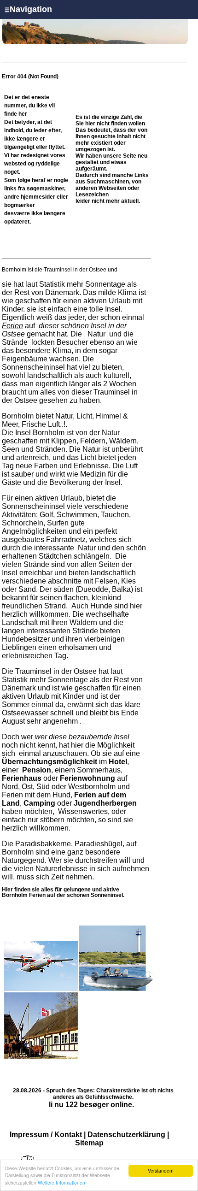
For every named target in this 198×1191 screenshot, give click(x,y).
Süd (43, 786)
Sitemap (89, 1143)
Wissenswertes (83, 811)
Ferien (12, 326)
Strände (15, 342)
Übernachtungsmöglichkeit (49, 762)
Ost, (28, 786)
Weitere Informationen (61, 1182)
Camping (39, 803)
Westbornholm (92, 786)
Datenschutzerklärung (126, 1134)
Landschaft (20, 622)
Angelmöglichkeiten (34, 531)
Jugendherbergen (105, 803)
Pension (36, 770)
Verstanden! (161, 1170)
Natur (96, 334)
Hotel (118, 762)
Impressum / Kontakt (46, 1134)
